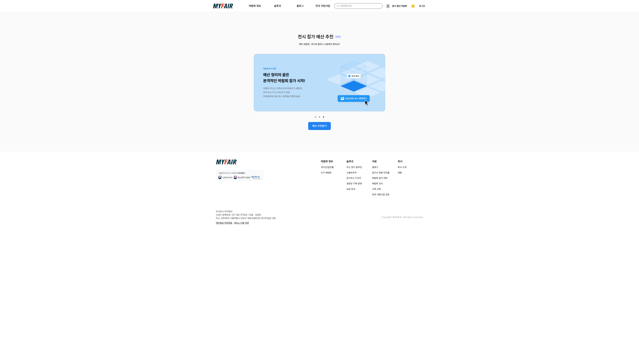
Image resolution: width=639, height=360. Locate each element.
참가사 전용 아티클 (380, 172)
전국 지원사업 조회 (380, 194)
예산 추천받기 (319, 126)
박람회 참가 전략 (379, 178)
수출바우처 (351, 172)
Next (387, 86)
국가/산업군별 (327, 167)
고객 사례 (376, 189)
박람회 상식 (377, 183)
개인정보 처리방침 (224, 223)
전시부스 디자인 (353, 178)
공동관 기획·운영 (354, 183)
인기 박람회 (326, 172)
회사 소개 (402, 167)
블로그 (375, 167)
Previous (251, 86)
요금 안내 (350, 189)
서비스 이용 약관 (241, 223)
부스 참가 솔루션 (354, 167)
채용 (400, 172)
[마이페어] (226, 162)
